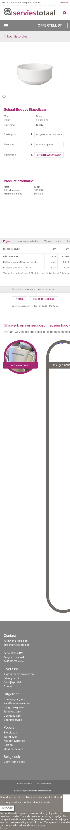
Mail (20, 299)
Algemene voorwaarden (19, 674)
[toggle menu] (6, 25)
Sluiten (4, 828)
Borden (8, 745)
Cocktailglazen (13, 716)
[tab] (7, 241)
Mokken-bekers (13, 749)
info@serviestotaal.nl (17, 645)
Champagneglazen (15, 699)
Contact (63, 2)
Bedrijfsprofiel (12, 682)
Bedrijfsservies (17, 36)
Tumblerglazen (13, 711)
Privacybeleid (12, 678)
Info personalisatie (28, 241)
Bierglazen (10, 732)
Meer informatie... (42, 802)
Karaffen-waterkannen (17, 703)
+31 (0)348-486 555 (16, 641)
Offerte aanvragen (49, 155)
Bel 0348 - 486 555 (43, 299)
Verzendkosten (52, 241)
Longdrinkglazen (14, 707)
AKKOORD (7, 808)
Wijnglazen (11, 736)
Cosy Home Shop (14, 762)
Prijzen (7, 241)
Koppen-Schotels (14, 741)
